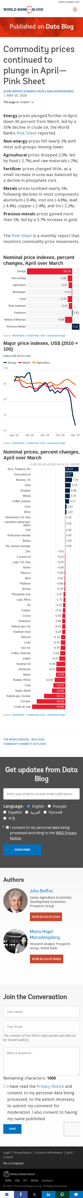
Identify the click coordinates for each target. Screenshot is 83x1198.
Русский (55, 812)
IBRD (8, 1180)
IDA (17, 1180)
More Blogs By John (46, 917)
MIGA (34, 1180)
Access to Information (49, 1152)
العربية (35, 812)
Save (12, 1128)
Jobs (69, 1152)
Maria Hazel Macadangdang (50, 91)
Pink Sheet (27, 133)
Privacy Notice (50, 1086)
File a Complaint (13, 1163)
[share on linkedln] (49, 1194)
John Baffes (13, 91)
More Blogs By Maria (46, 959)
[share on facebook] (21, 1194)
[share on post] (35, 1194)
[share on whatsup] (62, 1194)
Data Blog (59, 27)
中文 (11, 818)
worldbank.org (69, 2)
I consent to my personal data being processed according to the (43, 833)
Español (15, 812)
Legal (6, 1152)
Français (60, 806)
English (25, 102)
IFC (25, 1180)
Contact (8, 1157)
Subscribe (22, 849)
